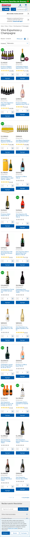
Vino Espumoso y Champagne (21, 26)
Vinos (6, 26)
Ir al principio (25, 497)
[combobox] (13, 9)
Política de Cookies (13, 528)
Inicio (2, 26)
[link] (7, 60)
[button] (26, 9)
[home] (6, 5)
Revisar (15, 533)
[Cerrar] (28, 14)
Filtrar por (20, 39)
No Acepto (24, 533)
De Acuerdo (6, 533)
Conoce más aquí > (18, 21)
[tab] (15, 514)
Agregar (7, 78)
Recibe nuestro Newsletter (12, 503)
